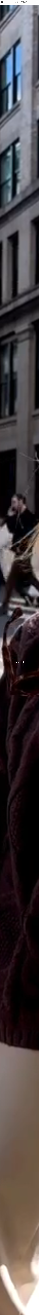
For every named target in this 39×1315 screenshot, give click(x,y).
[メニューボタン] (36, 2)
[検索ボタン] (2, 2)
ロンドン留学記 (19, 2)
